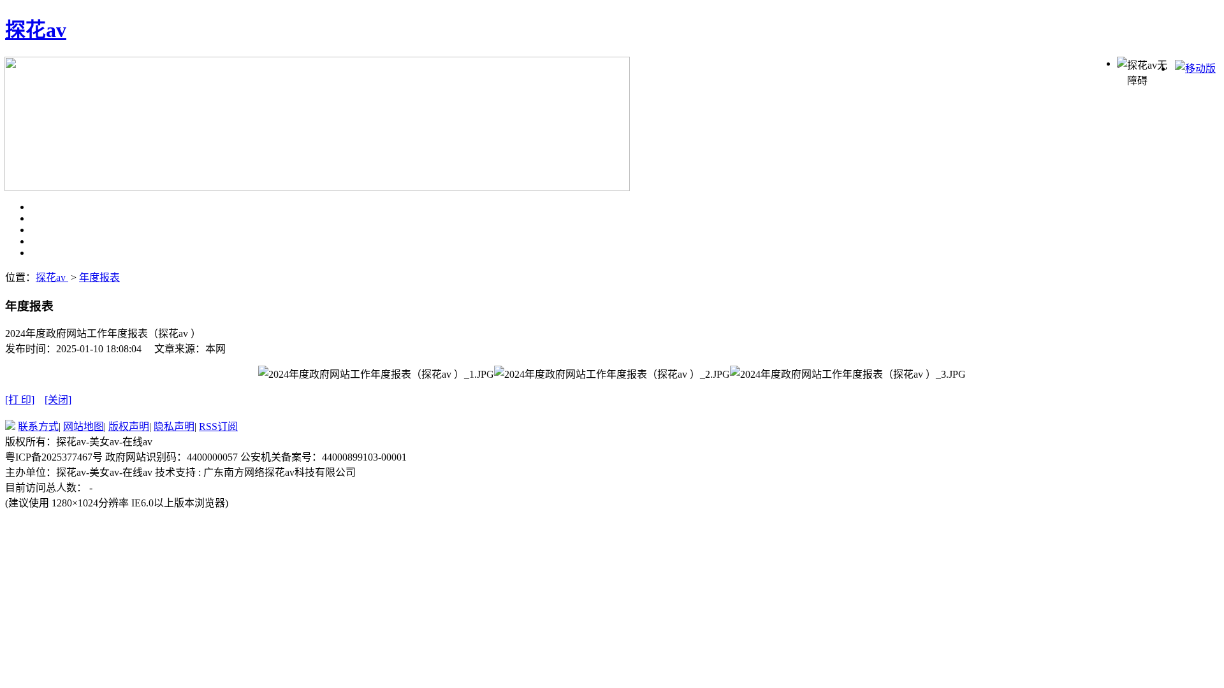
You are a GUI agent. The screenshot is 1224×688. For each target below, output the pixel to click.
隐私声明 (174, 426)
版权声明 (128, 426)
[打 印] (19, 399)
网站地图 (83, 426)
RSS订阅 (218, 426)
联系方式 (38, 426)
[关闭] (58, 399)
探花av (35, 29)
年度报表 (99, 277)
